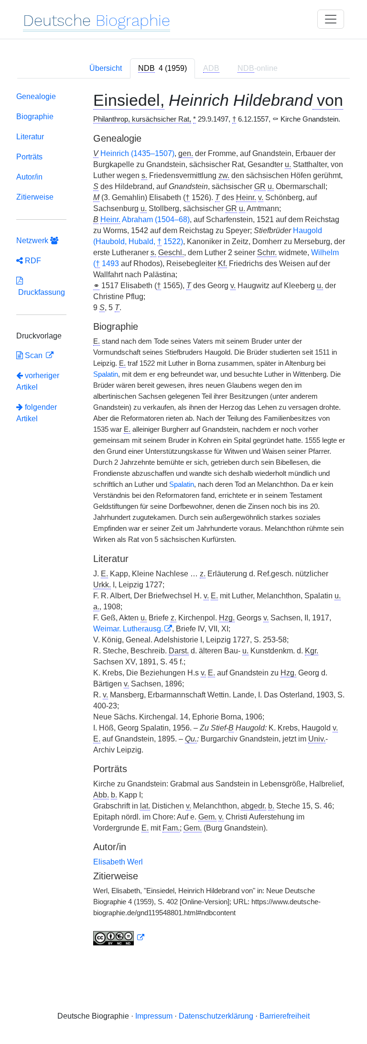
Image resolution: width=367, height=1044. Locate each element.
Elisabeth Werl (118, 862)
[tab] (162, 68)
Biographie (35, 116)
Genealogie (36, 96)
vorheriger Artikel (37, 381)
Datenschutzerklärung (216, 1016)
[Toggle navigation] (330, 19)
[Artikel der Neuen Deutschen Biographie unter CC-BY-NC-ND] (119, 938)
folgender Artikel (36, 413)
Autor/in (29, 177)
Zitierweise (35, 197)
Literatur (30, 137)
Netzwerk (33, 240)
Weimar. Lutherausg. (128, 629)
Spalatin (105, 374)
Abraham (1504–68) (145, 219)
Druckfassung (40, 292)
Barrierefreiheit (284, 1016)
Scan (33, 355)
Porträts (29, 157)
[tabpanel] (183, 520)
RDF (32, 261)
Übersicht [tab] (105, 68)
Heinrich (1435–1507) (137, 153)
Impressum (154, 1016)
